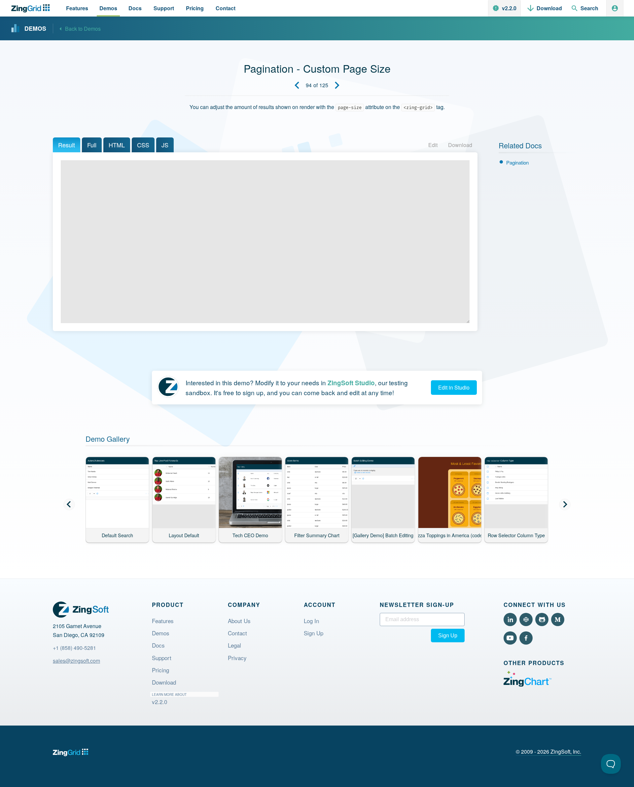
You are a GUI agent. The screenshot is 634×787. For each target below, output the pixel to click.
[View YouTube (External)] (510, 638)
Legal (234, 645)
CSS (143, 144)
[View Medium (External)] (557, 619)
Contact (237, 633)
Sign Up (313, 633)
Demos (160, 633)
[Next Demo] (337, 85)
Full (91, 144)
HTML (117, 144)
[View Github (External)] (541, 619)
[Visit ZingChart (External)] (527, 684)
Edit (433, 145)
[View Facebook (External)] (526, 638)
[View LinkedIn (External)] (510, 619)
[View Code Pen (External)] (526, 619)
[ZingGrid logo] (70, 752)
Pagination (517, 162)
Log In (311, 621)
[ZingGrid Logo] (81, 609)
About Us (239, 621)
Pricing (160, 670)
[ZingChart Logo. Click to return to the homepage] (32, 8)
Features (163, 621)
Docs (158, 645)
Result (66, 144)
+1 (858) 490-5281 (74, 648)
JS (164, 144)
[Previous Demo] (297, 85)
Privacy (237, 658)
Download (460, 145)
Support (161, 658)
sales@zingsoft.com (76, 660)
